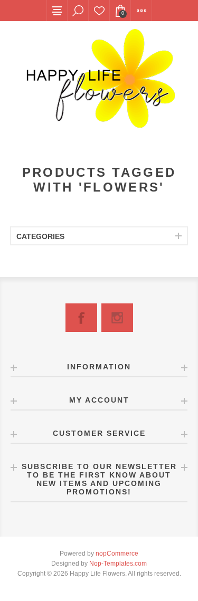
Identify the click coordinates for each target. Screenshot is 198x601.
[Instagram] (117, 317)
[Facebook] (81, 317)
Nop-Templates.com (118, 563)
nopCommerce (117, 553)
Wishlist (99, 10)
